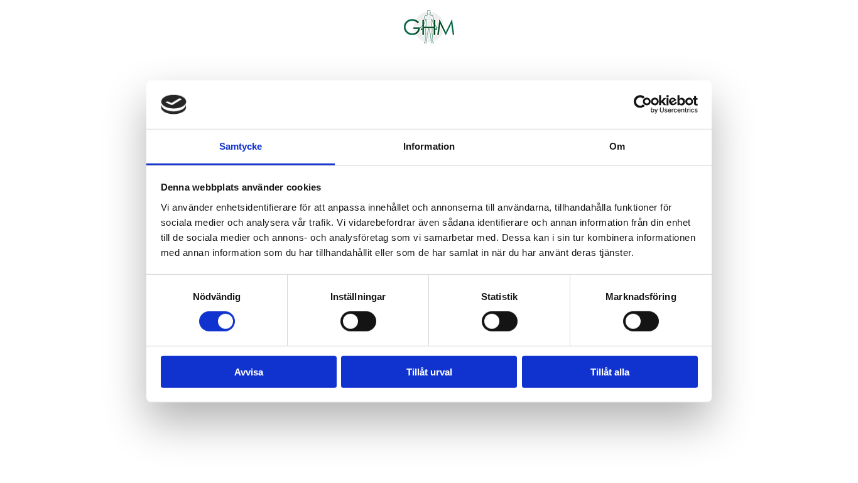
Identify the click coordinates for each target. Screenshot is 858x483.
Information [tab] (429, 146)
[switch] (358, 321)
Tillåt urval (429, 371)
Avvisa (248, 371)
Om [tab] (617, 146)
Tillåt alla (609, 371)
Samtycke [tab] (241, 146)
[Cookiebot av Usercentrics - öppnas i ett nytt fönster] (643, 104)
